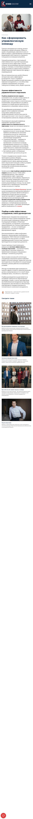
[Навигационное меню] (30, 4)
